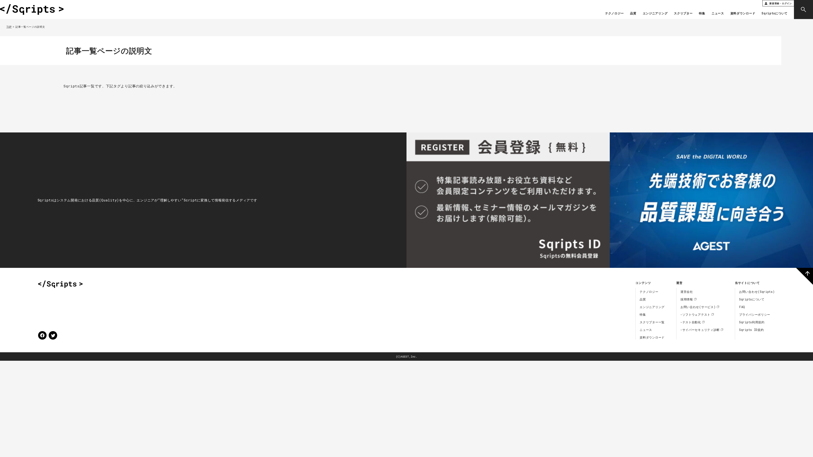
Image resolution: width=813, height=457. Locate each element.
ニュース (718, 13)
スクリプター (683, 13)
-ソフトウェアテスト (695, 314)
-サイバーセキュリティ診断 (700, 330)
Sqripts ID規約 (751, 330)
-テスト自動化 (690, 322)
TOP (9, 26)
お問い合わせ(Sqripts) (757, 292)
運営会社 (686, 292)
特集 (702, 13)
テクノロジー (614, 13)
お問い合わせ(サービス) (698, 307)
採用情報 (686, 299)
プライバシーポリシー (754, 314)
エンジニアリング (655, 13)
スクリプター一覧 (652, 322)
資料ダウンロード (742, 13)
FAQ (742, 307)
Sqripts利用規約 (752, 322)
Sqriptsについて (775, 13)
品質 (633, 13)
